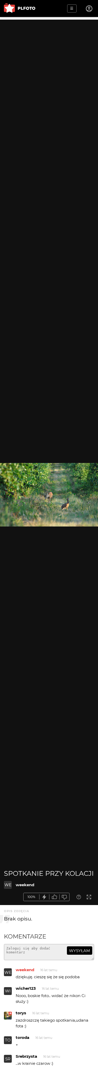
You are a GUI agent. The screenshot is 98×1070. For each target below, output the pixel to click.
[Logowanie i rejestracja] (89, 9)
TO (8, 1040)
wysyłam (79, 950)
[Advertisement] (49, 69)
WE (7, 884)
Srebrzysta (26, 1056)
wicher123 (26, 988)
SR (7, 1058)
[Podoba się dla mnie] (54, 897)
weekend (25, 884)
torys (21, 1012)
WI (8, 990)
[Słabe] (64, 897)
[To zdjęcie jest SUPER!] (44, 897)
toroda (22, 1037)
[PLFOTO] (19, 8)
